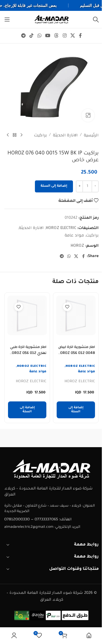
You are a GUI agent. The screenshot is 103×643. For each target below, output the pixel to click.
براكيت (40, 135)
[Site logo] (51, 19)
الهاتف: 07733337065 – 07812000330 (38, 519)
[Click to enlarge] (88, 115)
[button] (76, 409)
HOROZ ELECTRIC (61, 228)
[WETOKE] (75, 438)
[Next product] (7, 135)
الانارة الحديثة (65, 135)
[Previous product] (21, 135)
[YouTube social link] (47, 35)
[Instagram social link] (64, 35)
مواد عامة (74, 235)
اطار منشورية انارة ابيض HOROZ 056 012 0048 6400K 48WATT (76, 353)
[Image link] (51, 469)
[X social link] (72, 35)
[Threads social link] (56, 35)
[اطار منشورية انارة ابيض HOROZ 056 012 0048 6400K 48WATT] (75, 315)
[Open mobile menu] (7, 19)
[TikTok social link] (31, 35)
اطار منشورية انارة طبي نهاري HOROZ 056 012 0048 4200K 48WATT (27, 353)
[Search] (96, 19)
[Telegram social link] (23, 35)
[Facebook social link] (80, 35)
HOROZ (77, 245)
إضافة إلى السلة (54, 186)
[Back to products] (14, 135)
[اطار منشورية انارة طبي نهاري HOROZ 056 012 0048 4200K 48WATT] (27, 315)
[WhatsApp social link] (39, 35)
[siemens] (28, 438)
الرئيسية (91, 135)
